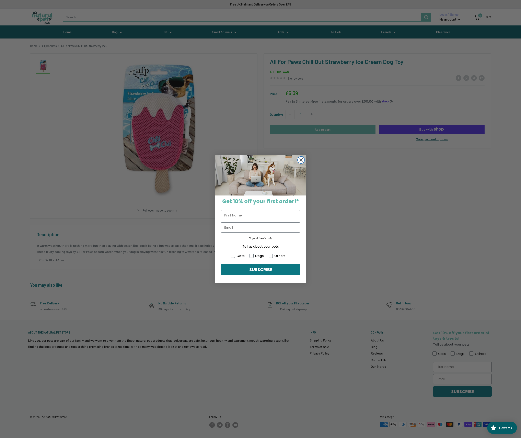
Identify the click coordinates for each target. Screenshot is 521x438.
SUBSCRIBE (260, 269)
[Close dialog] (301, 160)
